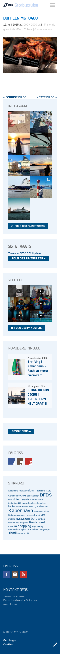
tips (48, 529)
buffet (39, 491)
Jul (19, 502)
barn (32, 490)
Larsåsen (30, 515)
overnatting (13, 522)
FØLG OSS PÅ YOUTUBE (28, 328)
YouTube (28, 461)
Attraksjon (24, 491)
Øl (28, 533)
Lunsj (37, 515)
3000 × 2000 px (31, 24)
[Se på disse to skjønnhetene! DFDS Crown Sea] (19, 187)
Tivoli (12, 533)
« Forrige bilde (14, 97)
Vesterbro (21, 533)
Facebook (11, 461)
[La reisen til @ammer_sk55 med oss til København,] (19, 122)
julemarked (41, 503)
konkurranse (15, 506)
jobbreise (12, 503)
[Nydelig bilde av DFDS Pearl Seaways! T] (41, 144)
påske (25, 523)
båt (43, 491)
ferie (10, 500)
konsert (25, 506)
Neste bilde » (46, 97)
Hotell (16, 499)
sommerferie (14, 529)
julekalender (28, 503)
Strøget (43, 530)
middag (11, 519)
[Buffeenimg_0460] (30, 71)
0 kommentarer (43, 29)
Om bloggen (10, 640)
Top (53, 644)
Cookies (8, 644)
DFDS (46, 494)
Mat (42, 515)
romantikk (12, 526)
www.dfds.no (10, 604)
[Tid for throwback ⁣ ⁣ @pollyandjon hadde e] (41, 165)
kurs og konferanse (38, 506)
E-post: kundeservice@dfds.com (20, 600)
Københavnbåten (41, 511)
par (21, 523)
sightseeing (37, 526)
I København (36, 499)
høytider (25, 499)
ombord (41, 519)
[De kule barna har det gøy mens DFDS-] (41, 187)
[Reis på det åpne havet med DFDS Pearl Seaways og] (19, 209)
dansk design (33, 496)
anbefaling (13, 491)
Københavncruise (16, 515)
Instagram (20, 461)
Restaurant (37, 522)
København (20, 510)
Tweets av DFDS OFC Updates (24, 253)
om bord (31, 518)
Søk (52, 5)
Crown (23, 495)
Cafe (48, 490)
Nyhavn (20, 519)
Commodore (14, 496)
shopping (24, 526)
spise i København (30, 529)
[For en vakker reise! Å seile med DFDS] (19, 165)
